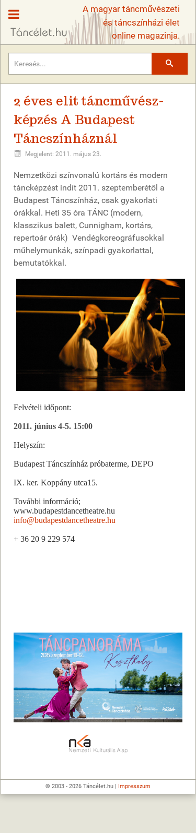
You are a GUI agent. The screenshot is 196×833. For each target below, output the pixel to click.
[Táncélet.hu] (35, 19)
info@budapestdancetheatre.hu (65, 520)
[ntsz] (98, 677)
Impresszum (134, 786)
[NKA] (98, 744)
